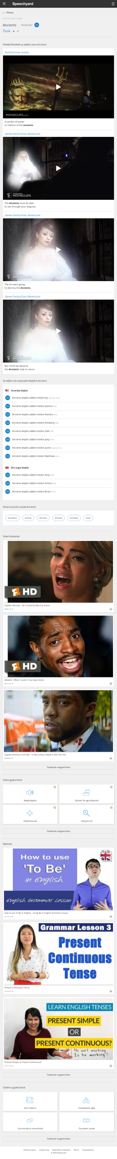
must (22, 203)
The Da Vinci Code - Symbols (17, 52)
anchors (43, 518)
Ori (10, 284)
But (6, 365)
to (6, 125)
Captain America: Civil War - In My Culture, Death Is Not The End (35, 754)
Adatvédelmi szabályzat (61, 1150)
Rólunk (76, 1150)
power (21, 121)
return (31, 369)
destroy (11, 287)
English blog (44, 1150)
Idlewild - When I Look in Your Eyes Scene (24, 680)
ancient (58, 518)
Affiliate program (29, 1150)
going (22, 284)
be (27, 203)
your (23, 206)
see (9, 206)
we (17, 365)
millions (11, 125)
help (22, 369)
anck (88, 518)
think (12, 365)
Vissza (9, 12)
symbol (10, 121)
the (21, 125)
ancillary (74, 518)
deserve (24, 365)
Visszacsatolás (88, 1150)
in (26, 369)
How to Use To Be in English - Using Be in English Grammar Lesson (36, 913)
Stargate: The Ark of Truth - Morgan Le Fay (22, 134)
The (7, 203)
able (31, 203)
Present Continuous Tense (17, 987)
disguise (31, 206)
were (15, 284)
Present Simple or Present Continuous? (23, 1062)
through (16, 206)
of (16, 121)
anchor (28, 518)
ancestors (12, 518)
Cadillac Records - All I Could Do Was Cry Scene (27, 605)
